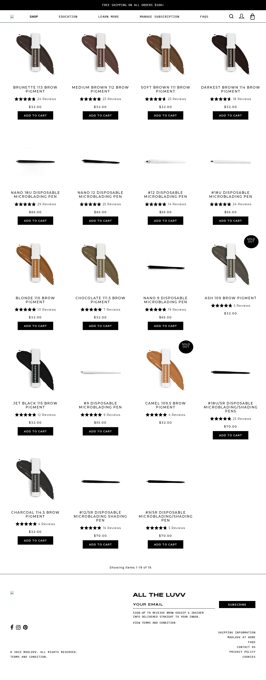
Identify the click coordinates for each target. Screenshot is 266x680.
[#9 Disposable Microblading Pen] (100, 368)
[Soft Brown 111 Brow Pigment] (165, 52)
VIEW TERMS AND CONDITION (154, 622)
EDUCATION (68, 17)
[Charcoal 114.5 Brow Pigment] (35, 477)
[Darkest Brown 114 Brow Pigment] (230, 52)
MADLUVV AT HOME (242, 637)
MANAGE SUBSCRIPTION (159, 17)
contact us (246, 647)
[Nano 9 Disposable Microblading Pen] (165, 263)
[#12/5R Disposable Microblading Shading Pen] (100, 477)
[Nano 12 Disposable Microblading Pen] (100, 158)
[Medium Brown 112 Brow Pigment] (100, 52)
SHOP (34, 17)
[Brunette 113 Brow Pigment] (35, 52)
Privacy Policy (242, 652)
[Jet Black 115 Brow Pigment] (35, 368)
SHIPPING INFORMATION (237, 632)
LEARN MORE (108, 17)
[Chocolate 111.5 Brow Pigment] (100, 263)
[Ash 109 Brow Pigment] (230, 263)
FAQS (204, 17)
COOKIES (249, 657)
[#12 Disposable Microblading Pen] (165, 158)
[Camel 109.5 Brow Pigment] (165, 368)
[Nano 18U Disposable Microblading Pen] (35, 158)
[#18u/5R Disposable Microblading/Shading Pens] (230, 368)
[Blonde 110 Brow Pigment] (35, 263)
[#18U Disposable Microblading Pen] (230, 158)
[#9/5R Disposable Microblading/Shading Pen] (165, 477)
